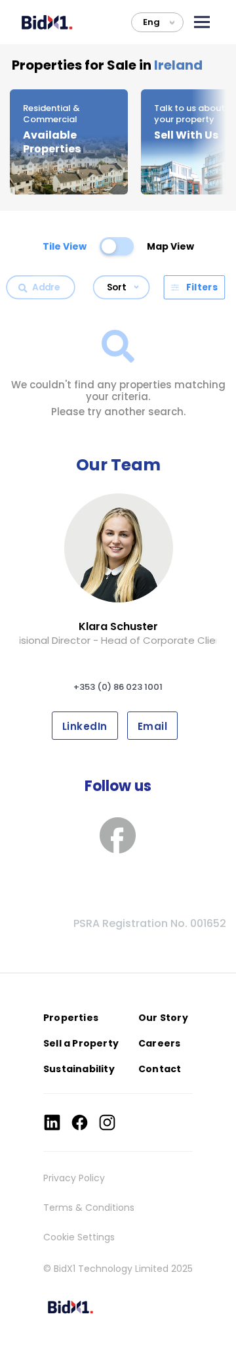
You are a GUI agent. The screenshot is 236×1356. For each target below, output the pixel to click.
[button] (202, 22)
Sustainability (79, 1069)
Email (152, 726)
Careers (159, 1043)
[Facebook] (79, 1122)
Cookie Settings (79, 1237)
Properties (70, 1017)
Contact (159, 1069)
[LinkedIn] (52, 1122)
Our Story (163, 1017)
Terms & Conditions (88, 1207)
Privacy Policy (74, 1178)
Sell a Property (81, 1043)
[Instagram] (107, 1122)
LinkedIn (85, 726)
